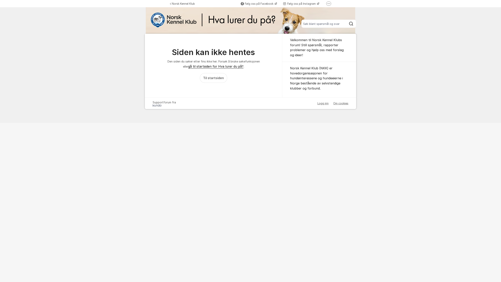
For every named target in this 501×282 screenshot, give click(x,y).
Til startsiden (213, 78)
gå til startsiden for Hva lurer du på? (215, 66)
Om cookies (340, 103)
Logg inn (323, 103)
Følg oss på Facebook (259, 3)
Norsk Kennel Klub (183, 3)
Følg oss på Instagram (301, 3)
